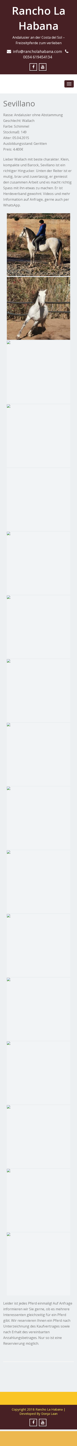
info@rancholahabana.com (37, 51)
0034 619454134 (37, 56)
